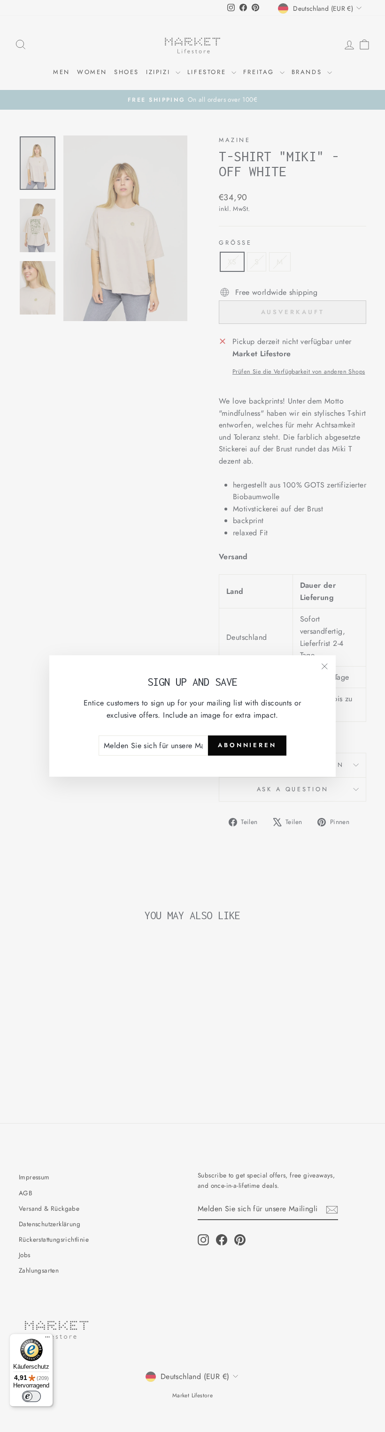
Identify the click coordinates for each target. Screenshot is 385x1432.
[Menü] (47, 1339)
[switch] (31, 1396)
